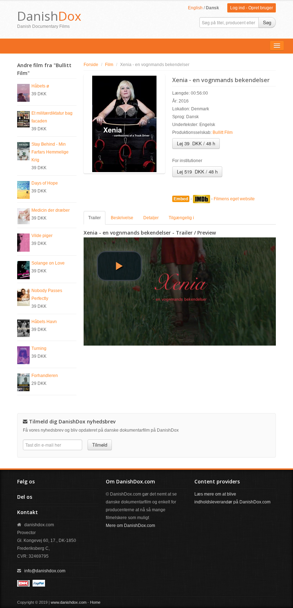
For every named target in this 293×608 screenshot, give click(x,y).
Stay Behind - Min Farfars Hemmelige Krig (50, 152)
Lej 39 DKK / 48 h (196, 143)
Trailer (94, 217)
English (195, 7)
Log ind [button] (237, 7)
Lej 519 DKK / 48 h (197, 171)
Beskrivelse (122, 217)
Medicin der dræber (50, 210)
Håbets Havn (44, 321)
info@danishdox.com (44, 570)
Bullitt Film (223, 132)
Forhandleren (44, 375)
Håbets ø (40, 86)
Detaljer (151, 217)
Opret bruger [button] (260, 7)
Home (95, 602)
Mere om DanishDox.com (130, 525)
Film (109, 64)
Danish (49, 15)
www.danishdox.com (68, 602)
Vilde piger (42, 235)
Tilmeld (99, 444)
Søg (267, 22)
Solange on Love (48, 263)
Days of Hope (44, 183)
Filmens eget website (234, 198)
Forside (91, 64)
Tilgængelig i (181, 217)
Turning (38, 348)
